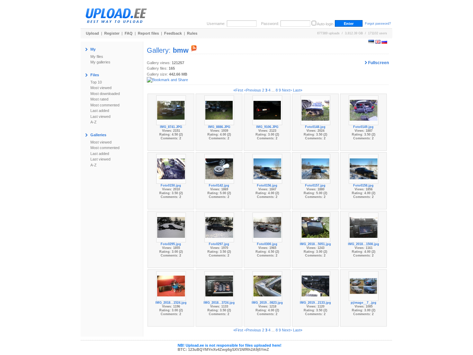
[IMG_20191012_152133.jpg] (315, 286)
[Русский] (384, 42)
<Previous (252, 90)
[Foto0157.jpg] (315, 168)
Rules (192, 33)
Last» (297, 90)
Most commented (104, 105)
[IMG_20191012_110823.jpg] (267, 286)
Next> (287, 90)
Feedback (173, 33)
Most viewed (100, 88)
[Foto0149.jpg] (363, 110)
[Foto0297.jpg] (219, 227)
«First (238, 90)
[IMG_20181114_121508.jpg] (363, 227)
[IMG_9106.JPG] (267, 110)
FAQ (129, 33)
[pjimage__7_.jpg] (363, 286)
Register (111, 33)
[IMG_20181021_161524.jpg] (171, 286)
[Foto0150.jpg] (171, 168)
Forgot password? (378, 23)
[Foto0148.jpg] (315, 110)
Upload (92, 33)
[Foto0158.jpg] (363, 168)
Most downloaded (105, 94)
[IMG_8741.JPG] (171, 110)
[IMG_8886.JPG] (219, 110)
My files (96, 56)
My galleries (100, 62)
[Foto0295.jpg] (171, 227)
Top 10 (96, 82)
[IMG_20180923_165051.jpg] (315, 227)
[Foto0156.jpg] (267, 168)
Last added (99, 111)
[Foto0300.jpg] (267, 227)
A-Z (93, 122)
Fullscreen (378, 62)
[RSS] (194, 50)
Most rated (99, 99)
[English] (378, 42)
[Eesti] (371, 42)
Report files (148, 33)
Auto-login (325, 24)
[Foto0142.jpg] (219, 168)
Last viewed (100, 116)
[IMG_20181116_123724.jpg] (219, 286)
